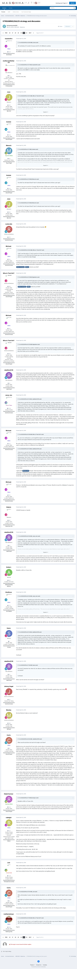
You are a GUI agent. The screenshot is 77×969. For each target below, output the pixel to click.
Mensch (8, 145)
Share (60, 26)
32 (26, 32)
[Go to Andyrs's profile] (9, 572)
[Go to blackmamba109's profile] (4, 26)
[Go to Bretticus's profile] (9, 597)
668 (9, 286)
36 (9, 383)
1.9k (9, 259)
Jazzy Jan (8, 395)
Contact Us (38, 965)
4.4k (9, 135)
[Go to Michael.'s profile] (9, 251)
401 (9, 520)
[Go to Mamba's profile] (9, 715)
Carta (34, 42)
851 (9, 699)
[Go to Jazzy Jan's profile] (9, 400)
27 (12, 32)
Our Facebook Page (26, 11)
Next (30, 32)
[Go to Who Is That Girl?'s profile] (9, 278)
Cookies (45, 965)
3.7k (9, 605)
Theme (32, 965)
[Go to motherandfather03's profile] (9, 67)
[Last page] (33, 33)
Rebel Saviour (8, 794)
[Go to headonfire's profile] (9, 44)
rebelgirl (9, 817)
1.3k (9, 830)
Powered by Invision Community (38, 966)
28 (15, 32)
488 (9, 723)
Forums (3, 11)
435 (9, 237)
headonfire (8, 38)
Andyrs (8, 567)
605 (9, 580)
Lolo (8, 862)
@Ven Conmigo (20, 267)
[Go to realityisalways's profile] (9, 919)
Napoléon (34, 277)
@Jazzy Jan (25, 470)
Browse (4, 8)
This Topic (68, 8)
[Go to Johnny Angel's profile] (9, 691)
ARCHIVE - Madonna (20, 27)
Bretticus (9, 592)
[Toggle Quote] (18, 42)
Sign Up (72, 3)
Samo (9, 628)
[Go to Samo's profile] (9, 633)
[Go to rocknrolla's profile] (9, 229)
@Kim (27, 267)
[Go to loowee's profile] (9, 127)
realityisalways (9, 914)
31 (23, 32)
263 (9, 105)
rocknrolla (8, 224)
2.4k (9, 51)
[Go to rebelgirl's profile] (9, 822)
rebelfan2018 (8, 370)
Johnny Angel (8, 686)
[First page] (3, 33)
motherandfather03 (8, 61)
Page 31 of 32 (39, 32)
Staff (9, 11)
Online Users (16, 11)
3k (9, 748)
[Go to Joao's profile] (9, 97)
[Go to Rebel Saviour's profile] (9, 799)
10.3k (9, 875)
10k (9, 158)
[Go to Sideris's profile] (9, 512)
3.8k (9, 927)
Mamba (8, 710)
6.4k (9, 807)
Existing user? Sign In (61, 3)
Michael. (9, 246)
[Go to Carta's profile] (9, 740)
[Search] (74, 8)
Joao (8, 92)
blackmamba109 (12, 25)
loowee (8, 122)
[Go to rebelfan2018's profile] (9, 375)
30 (21, 32)
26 (9, 32)
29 (18, 32)
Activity (10, 8)
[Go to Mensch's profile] (9, 150)
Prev (6, 32)
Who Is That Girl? (37, 95)
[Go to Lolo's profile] (9, 868)
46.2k (9, 408)
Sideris (8, 507)
